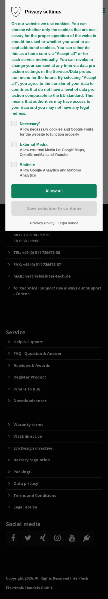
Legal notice (68, 223)
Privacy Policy (42, 223)
